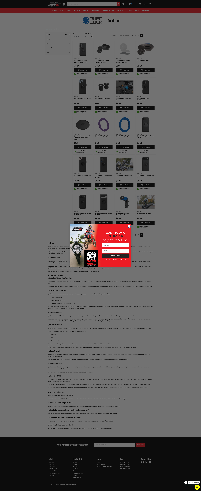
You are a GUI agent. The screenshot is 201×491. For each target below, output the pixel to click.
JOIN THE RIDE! (115, 255)
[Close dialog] (129, 226)
